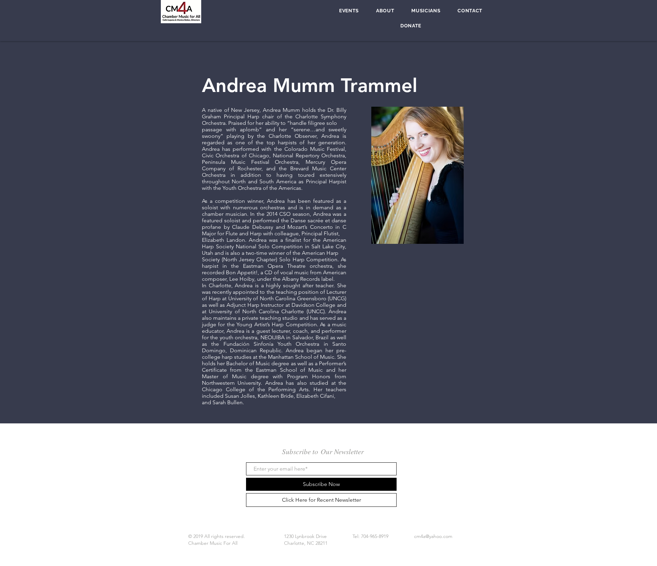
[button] (349, 10)
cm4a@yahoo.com (433, 536)
